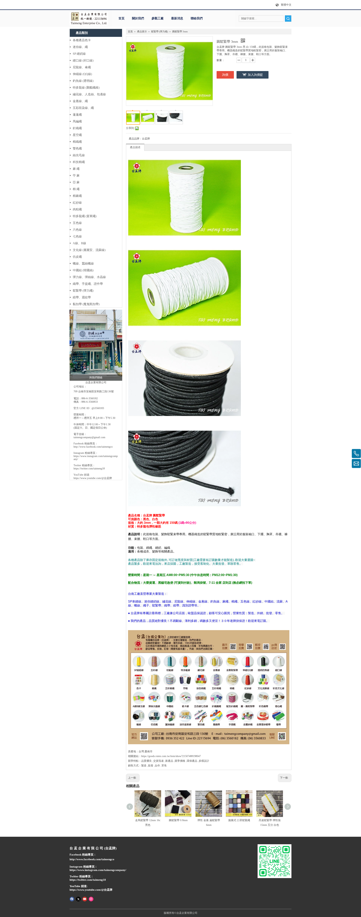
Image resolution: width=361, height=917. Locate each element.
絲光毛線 (79, 155)
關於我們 (138, 18)
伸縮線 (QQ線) (82, 74)
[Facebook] (72, 899)
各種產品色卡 (82, 40)
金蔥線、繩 (80, 101)
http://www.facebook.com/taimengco (93, 446)
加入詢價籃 (255, 74)
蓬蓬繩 (77, 114)
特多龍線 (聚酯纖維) (86, 87)
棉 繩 (76, 189)
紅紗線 (77, 202)
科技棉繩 (79, 162)
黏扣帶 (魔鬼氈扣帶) (86, 304)
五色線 (77, 222)
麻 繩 (76, 168)
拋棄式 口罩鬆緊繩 (239, 820)
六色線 (77, 229)
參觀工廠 (158, 18)
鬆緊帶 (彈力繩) (83, 290)
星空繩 (77, 134)
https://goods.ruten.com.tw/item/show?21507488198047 (171, 756)
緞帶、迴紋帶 (82, 297)
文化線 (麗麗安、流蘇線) (89, 250)
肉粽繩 (77, 209)
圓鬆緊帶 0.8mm (178, 820)
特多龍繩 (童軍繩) (84, 216)
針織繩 (77, 128)
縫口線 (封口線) (83, 60)
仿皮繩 (77, 256)
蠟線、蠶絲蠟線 (83, 263)
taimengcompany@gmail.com (89, 437)
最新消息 (177, 18)
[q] (89, 18)
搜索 (288, 18)
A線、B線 (79, 243)
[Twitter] (78, 899)
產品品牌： (135, 138)
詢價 (225, 74)
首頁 (121, 18)
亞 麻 (76, 182)
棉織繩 (77, 141)
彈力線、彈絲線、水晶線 (89, 277)
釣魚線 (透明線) (83, 80)
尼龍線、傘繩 (82, 67)
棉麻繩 (77, 195)
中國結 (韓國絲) (83, 270)
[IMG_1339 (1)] (96, 345)
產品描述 (135, 147)
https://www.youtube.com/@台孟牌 (93, 478)
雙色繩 (77, 148)
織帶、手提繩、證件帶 (88, 283)
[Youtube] (84, 899)
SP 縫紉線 (79, 53)
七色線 (77, 236)
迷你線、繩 (80, 47)
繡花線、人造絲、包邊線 (89, 94)
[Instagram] (91, 899)
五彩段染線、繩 (83, 107)
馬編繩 (77, 121)
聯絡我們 (197, 18)
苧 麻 (76, 175)
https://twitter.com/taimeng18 (89, 468)
